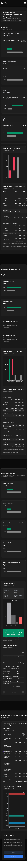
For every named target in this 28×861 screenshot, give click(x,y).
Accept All (13, 856)
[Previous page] (4, 692)
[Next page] (23, 692)
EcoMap (4, 3)
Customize (13, 849)
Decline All (13, 852)
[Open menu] (25, 3)
